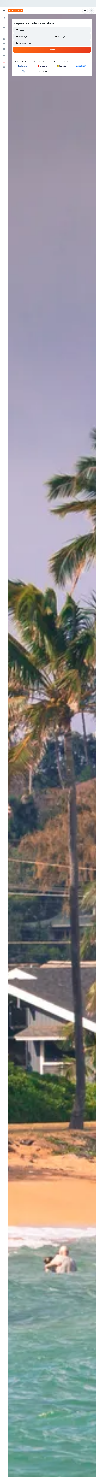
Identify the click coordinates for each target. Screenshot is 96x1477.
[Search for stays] (4, 22)
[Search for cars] (4, 27)
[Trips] (4, 55)
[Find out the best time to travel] (4, 49)
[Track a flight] (4, 44)
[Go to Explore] (4, 39)
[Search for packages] (4, 32)
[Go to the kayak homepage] (15, 10)
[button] (4, 10)
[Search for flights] (4, 17)
